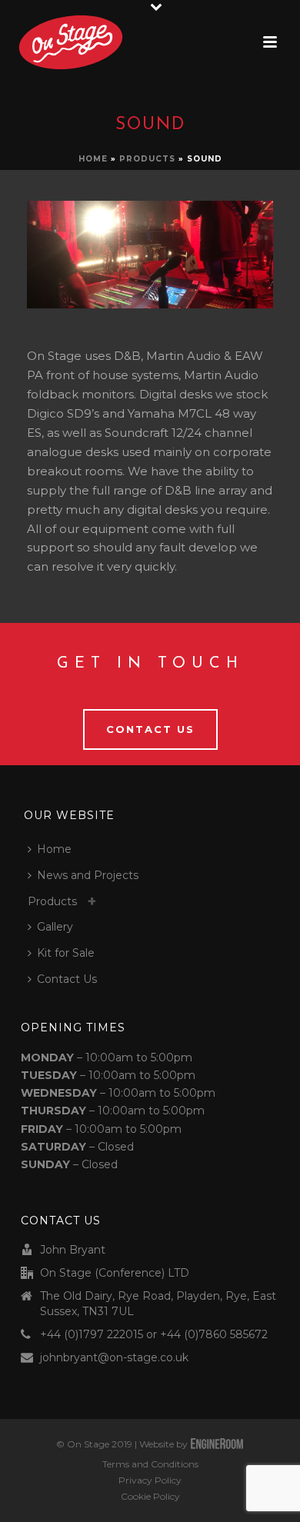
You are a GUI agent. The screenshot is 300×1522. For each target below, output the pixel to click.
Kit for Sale (66, 953)
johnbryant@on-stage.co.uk (114, 1357)
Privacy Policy (150, 1480)
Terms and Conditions (150, 1464)
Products (147, 159)
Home (93, 159)
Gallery (55, 927)
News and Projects (87, 875)
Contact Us (67, 979)
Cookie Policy (150, 1496)
